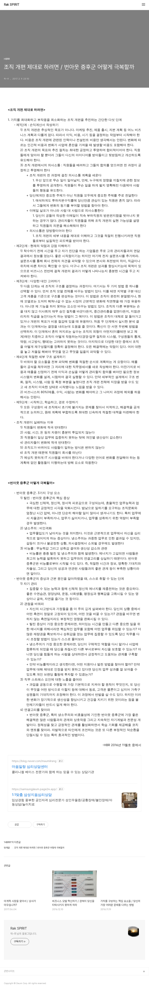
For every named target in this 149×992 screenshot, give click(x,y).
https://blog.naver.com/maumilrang (34, 761)
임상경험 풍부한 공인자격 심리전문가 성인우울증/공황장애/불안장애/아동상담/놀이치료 (62, 802)
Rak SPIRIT (11, 4)
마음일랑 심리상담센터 (30, 767)
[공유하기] (22, 825)
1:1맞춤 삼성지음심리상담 (32, 795)
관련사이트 (9, 971)
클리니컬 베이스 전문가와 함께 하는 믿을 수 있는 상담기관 (53, 772)
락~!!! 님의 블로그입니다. (23, 933)
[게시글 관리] (27, 825)
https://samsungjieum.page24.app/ (34, 789)
